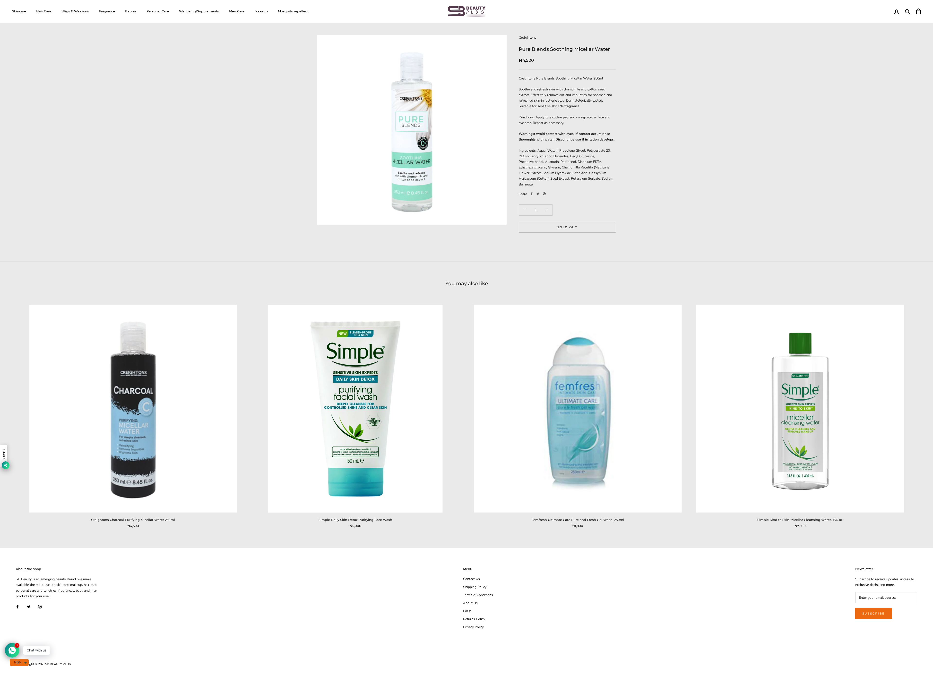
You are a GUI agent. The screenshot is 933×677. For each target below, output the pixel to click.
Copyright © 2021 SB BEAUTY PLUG (45, 664)
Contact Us (471, 579)
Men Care (236, 11)
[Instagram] (40, 606)
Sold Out (567, 227)
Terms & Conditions (478, 595)
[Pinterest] (544, 193)
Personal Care (158, 11)
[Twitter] (537, 193)
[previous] (15, 411)
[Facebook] (531, 193)
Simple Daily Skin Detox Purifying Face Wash (355, 520)
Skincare (19, 11)
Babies (130, 11)
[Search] (907, 11)
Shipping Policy (474, 587)
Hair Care (43, 11)
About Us (470, 603)
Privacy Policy (473, 627)
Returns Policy (474, 619)
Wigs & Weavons (75, 11)
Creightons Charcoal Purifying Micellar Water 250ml (133, 520)
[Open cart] (918, 11)
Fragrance (107, 11)
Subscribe (873, 613)
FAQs (467, 611)
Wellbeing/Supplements (199, 11)
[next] (917, 411)
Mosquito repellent (293, 11)
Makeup (261, 11)
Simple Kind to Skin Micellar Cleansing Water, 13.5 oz (800, 520)
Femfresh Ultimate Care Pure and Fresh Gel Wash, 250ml (577, 520)
